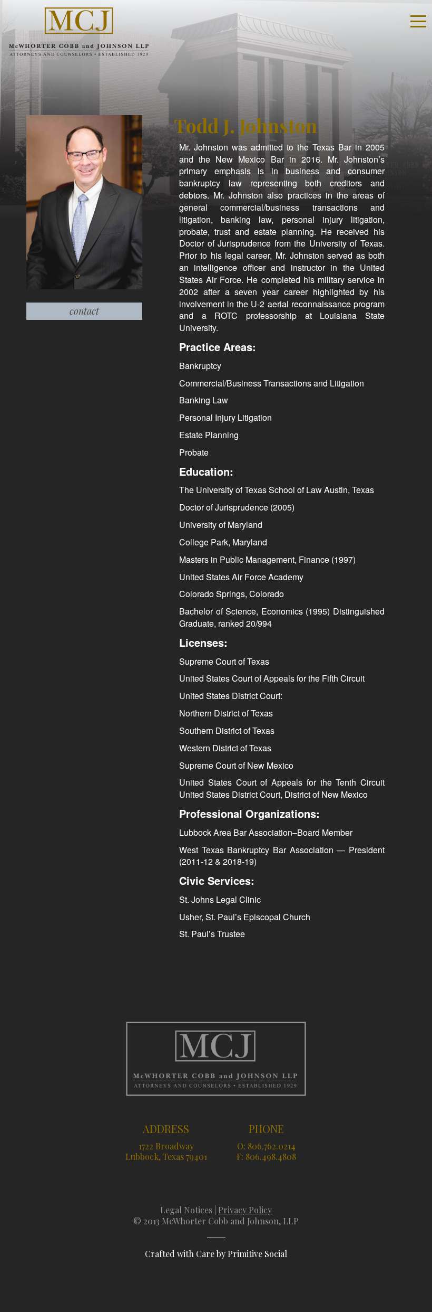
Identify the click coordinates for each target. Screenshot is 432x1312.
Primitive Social (257, 1253)
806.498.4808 (271, 1156)
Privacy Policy (245, 1209)
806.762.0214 (272, 1145)
